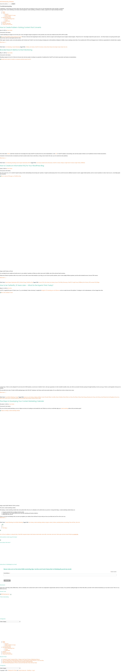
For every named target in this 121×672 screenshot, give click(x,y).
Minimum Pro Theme (12, 670)
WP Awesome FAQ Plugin (94, 282)
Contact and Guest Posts (7, 653)
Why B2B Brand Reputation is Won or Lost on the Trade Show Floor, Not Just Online (20, 662)
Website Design (23, 282)
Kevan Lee (117, 397)
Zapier (39, 398)
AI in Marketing (8, 46)
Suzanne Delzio (34, 398)
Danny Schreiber (59, 397)
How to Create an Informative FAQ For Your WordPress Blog (22, 166)
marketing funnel (60, 522)
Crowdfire (53, 397)
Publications (7, 650)
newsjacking (66, 522)
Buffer (39, 397)
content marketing (64, 408)
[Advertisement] (38, 553)
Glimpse (62, 162)
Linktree (54, 522)
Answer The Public (59, 282)
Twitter (16, 397)
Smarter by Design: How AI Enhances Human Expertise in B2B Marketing (18, 661)
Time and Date (72, 522)
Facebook (41, 46)
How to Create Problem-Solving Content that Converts (20, 27)
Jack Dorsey (98, 397)
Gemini (45, 46)
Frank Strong (83, 397)
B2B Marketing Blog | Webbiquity (7, 1)
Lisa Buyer (12, 398)
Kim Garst (2, 398)
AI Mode (27, 46)
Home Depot (49, 46)
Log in (33, 670)
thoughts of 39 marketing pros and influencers (51, 290)
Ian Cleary (93, 397)
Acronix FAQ (41, 282)
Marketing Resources (7, 647)
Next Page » (5, 527)
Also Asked (47, 282)
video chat (78, 522)
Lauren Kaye (7, 398)
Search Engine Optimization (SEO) (23, 162)
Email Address (7, 573)
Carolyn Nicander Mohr (46, 397)
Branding (14, 162)
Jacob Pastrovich (104, 397)
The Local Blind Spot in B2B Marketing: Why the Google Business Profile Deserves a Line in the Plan (23, 660)
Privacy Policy (8, 646)
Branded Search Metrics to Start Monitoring (16, 50)
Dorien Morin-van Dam (68, 397)
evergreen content (48, 522)
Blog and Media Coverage (10, 644)
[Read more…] (3, 42)
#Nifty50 (4, 651)
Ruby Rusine (28, 398)
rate (56, 153)
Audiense (36, 397)
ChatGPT (37, 46)
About (4, 642)
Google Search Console (69, 162)
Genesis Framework (22, 670)
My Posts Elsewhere (7, 652)
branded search (45, 162)
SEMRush (83, 162)
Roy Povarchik (22, 398)
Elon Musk (75, 397)
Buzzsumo (50, 162)
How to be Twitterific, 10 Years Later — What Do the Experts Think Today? (26, 285)
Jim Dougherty (111, 397)
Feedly (79, 397)
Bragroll (6, 643)
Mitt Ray (17, 398)
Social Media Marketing (10, 397)
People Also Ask (64, 46)
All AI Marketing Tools (9, 648)
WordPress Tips (30, 282)
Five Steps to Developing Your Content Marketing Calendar (22, 401)
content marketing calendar (39, 522)
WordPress (29, 670)
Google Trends (77, 162)
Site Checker (85, 282)
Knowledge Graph (56, 46)
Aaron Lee (26, 397)
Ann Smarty (32, 46)
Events (6, 649)
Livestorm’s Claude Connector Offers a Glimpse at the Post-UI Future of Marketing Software (21, 659)
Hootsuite (89, 397)
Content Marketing (16, 46)
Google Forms (75, 282)
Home (4, 641)
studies (8, 153)
